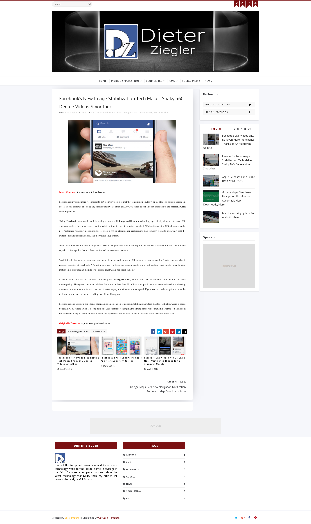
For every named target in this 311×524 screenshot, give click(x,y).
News (208, 81)
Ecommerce (154, 81)
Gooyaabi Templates (109, 517)
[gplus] (242, 4)
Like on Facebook (216, 112)
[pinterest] (255, 4)
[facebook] (249, 4)
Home (103, 81)
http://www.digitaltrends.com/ (90, 192)
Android (131, 454)
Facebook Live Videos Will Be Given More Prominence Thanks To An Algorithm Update (164, 360)
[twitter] (236, 4)
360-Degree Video (101, 112)
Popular (216, 128)
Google (130, 476)
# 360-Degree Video (78, 331)
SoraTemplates (73, 517)
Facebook (117, 112)
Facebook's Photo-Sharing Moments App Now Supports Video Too (121, 359)
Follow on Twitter (217, 104)
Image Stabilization (134, 112)
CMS (172, 81)
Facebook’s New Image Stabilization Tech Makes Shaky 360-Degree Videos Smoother (78, 360)
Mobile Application (125, 81)
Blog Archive (242, 128)
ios (128, 498)
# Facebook (99, 331)
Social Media (191, 81)
